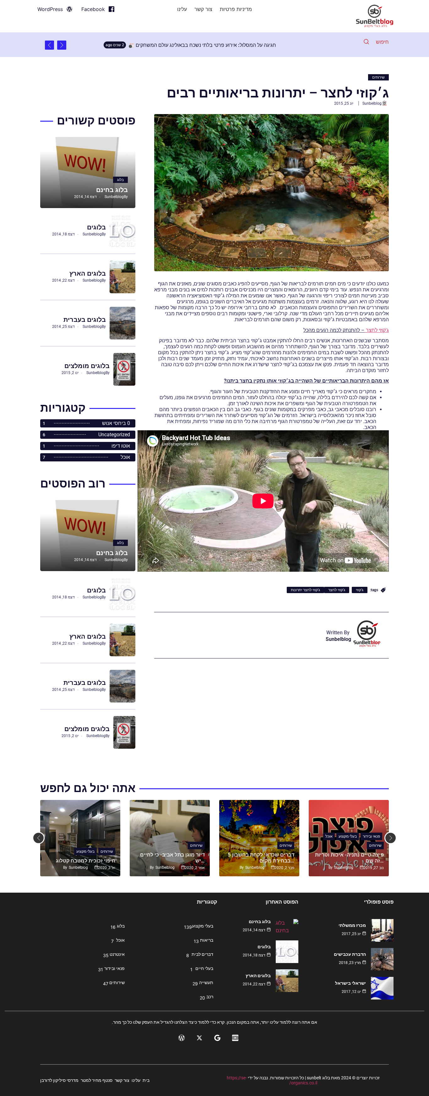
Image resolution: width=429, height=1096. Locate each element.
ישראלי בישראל (350, 983)
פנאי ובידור (371, 836)
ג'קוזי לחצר (336, 590)
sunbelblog (372, 103)
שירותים (378, 77)
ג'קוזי (359, 590)
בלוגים (96, 227)
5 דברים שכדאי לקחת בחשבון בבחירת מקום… (261, 858)
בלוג (120, 180)
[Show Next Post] (49, 45)
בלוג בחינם (112, 190)
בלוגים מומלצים (87, 366)
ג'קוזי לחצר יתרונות (305, 590)
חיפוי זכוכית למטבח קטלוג (85, 861)
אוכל (329, 836)
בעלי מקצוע (85, 851)
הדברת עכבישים (350, 954)
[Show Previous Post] (61, 45)
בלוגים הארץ (87, 273)
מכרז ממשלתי (352, 925)
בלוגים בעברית (84, 319)
